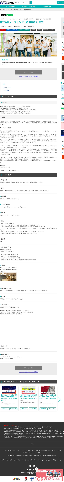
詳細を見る (5, 408)
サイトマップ (36, 452)
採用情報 (15, 455)
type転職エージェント (20, 460)
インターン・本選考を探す (28, 6)
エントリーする (13, 408)
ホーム (4, 450)
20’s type (45, 460)
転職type (4, 460)
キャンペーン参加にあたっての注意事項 (28, 76)
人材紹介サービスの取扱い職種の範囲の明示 (45, 455)
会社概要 (9, 455)
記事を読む (48, 450)
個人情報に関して (27, 452)
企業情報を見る (47, 6)
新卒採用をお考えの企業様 (25, 455)
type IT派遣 (52, 460)
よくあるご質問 (56, 450)
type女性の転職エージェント (35, 460)
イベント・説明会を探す (9, 6)
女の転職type (10, 460)
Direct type (59, 460)
